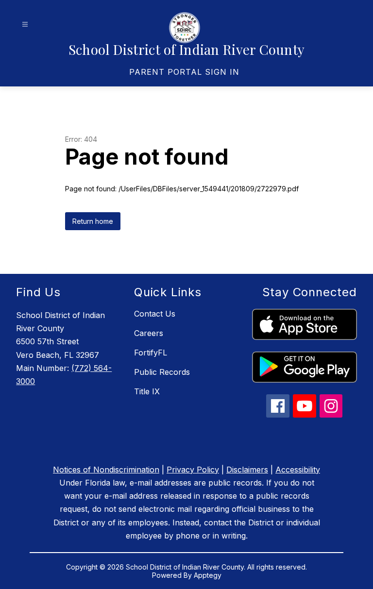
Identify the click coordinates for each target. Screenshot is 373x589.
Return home (92, 221)
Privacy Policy (193, 469)
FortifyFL (150, 352)
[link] (184, 72)
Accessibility (297, 469)
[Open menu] (25, 24)
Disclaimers (247, 469)
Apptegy (207, 575)
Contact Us (154, 314)
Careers (148, 333)
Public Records (162, 372)
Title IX (147, 391)
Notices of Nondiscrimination (106, 469)
